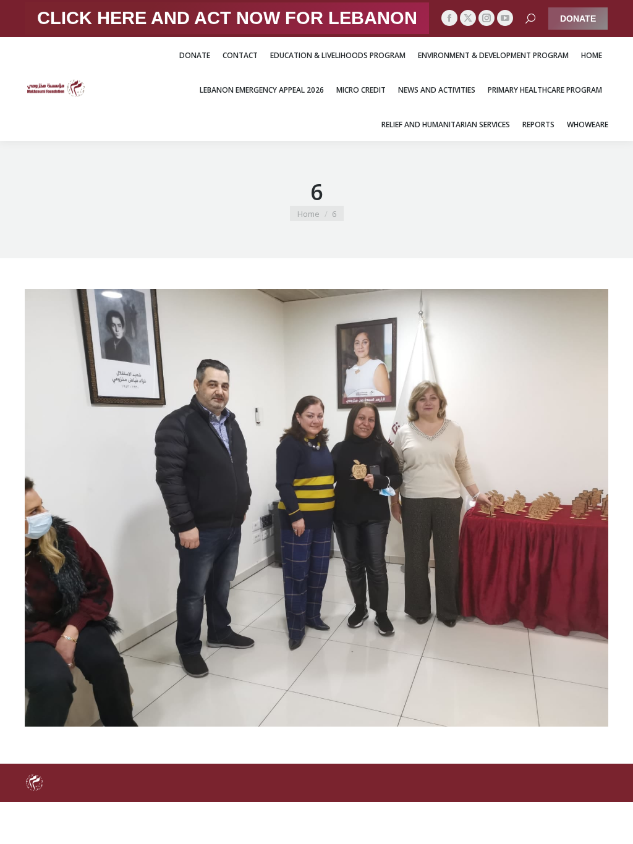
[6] (316, 508)
